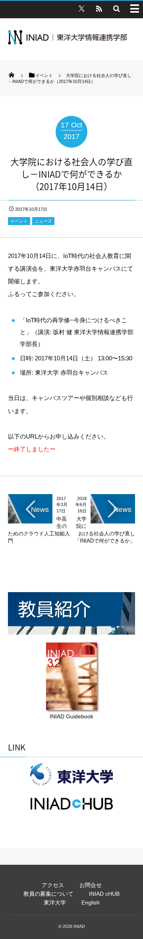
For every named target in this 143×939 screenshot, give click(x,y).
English (90, 902)
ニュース (43, 221)
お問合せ (90, 885)
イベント (19, 221)
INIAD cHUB (104, 894)
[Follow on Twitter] (81, 8)
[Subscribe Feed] (99, 8)
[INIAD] (67, 42)
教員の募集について (48, 894)
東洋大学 (55, 902)
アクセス (53, 885)
